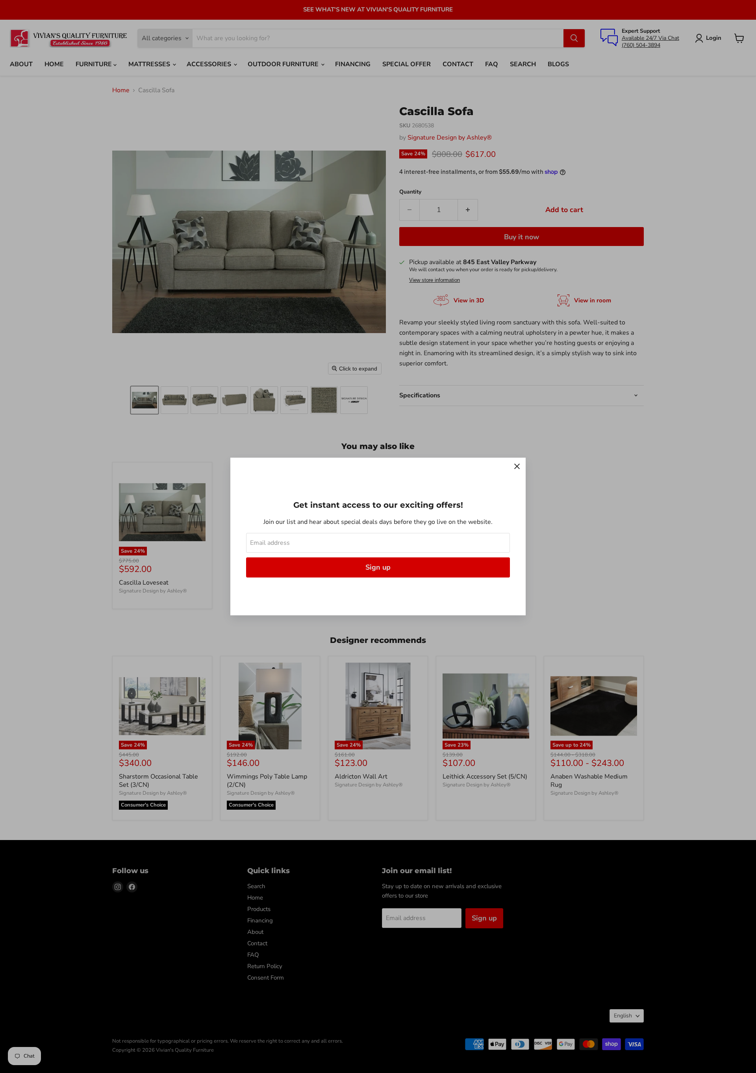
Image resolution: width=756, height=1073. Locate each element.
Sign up (378, 567)
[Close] (517, 466)
